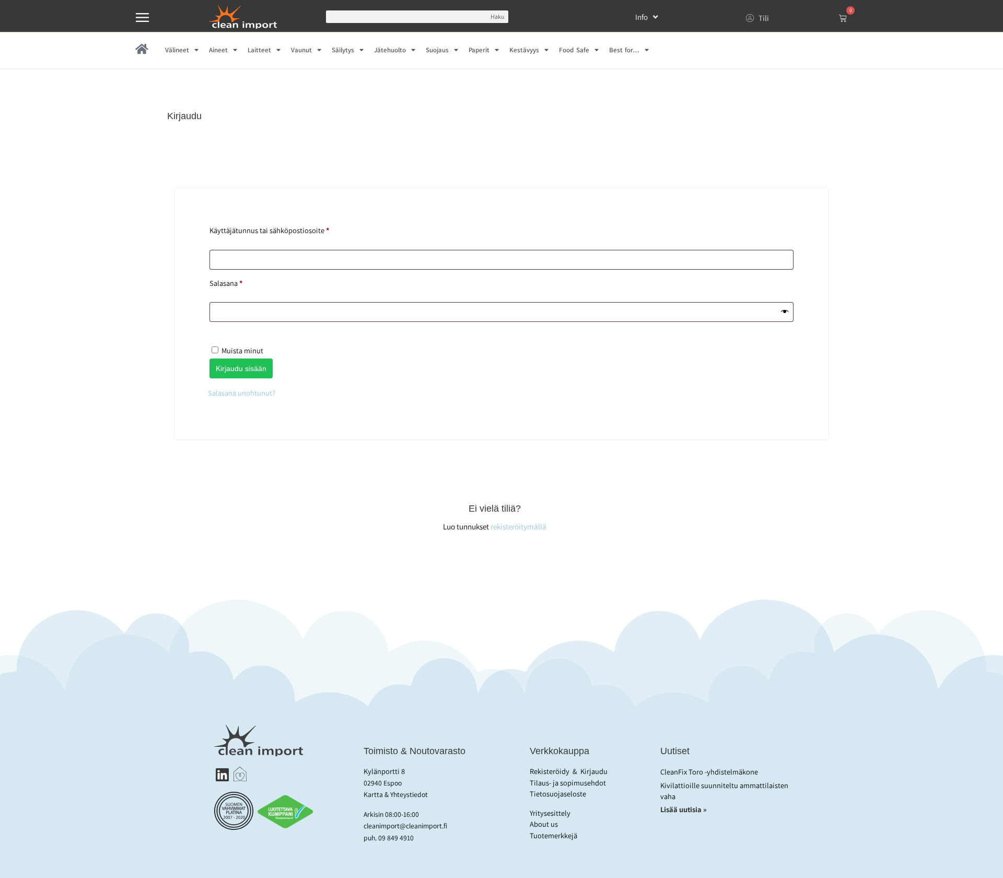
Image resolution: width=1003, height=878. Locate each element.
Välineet (177, 49)
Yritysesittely (550, 813)
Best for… (624, 49)
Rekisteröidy (549, 771)
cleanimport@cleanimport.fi (405, 825)
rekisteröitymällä (518, 526)
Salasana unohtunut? (241, 393)
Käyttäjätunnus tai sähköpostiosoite (284, 229)
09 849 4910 (396, 837)
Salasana (241, 282)
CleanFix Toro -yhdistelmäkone (709, 772)
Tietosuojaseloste (558, 794)
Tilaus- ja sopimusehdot (568, 783)
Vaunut (301, 49)
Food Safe (574, 49)
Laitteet (259, 49)
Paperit (479, 49)
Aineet (218, 49)
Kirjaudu (594, 771)
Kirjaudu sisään (241, 368)
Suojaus (437, 49)
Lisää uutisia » (684, 809)
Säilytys (343, 49)
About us (544, 824)
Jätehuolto (390, 49)
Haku (497, 16)
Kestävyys (524, 49)
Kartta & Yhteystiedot (396, 794)
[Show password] (784, 312)
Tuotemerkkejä (553, 835)
